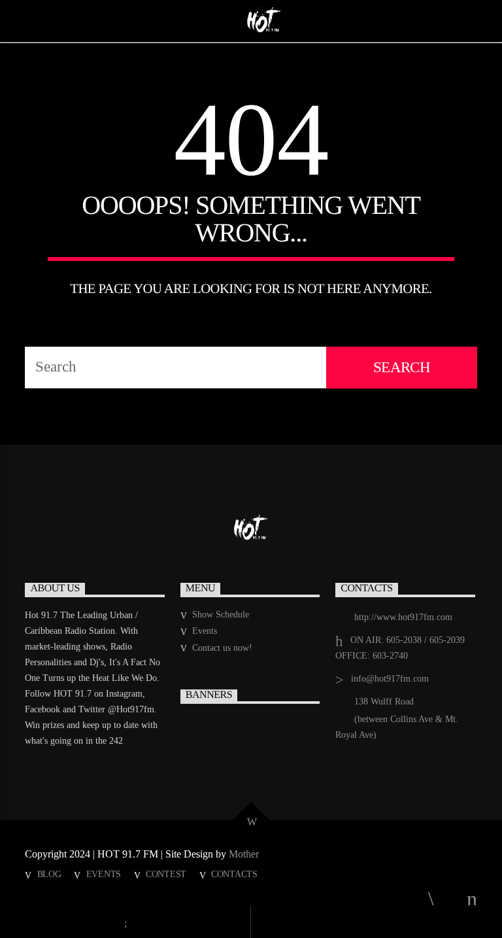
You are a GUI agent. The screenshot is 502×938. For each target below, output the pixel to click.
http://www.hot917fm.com (403, 617)
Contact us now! (222, 648)
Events (204, 631)
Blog (49, 874)
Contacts (234, 874)
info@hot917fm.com (390, 679)
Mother (245, 854)
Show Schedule (220, 614)
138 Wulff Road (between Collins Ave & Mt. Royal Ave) (396, 718)
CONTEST (166, 874)
